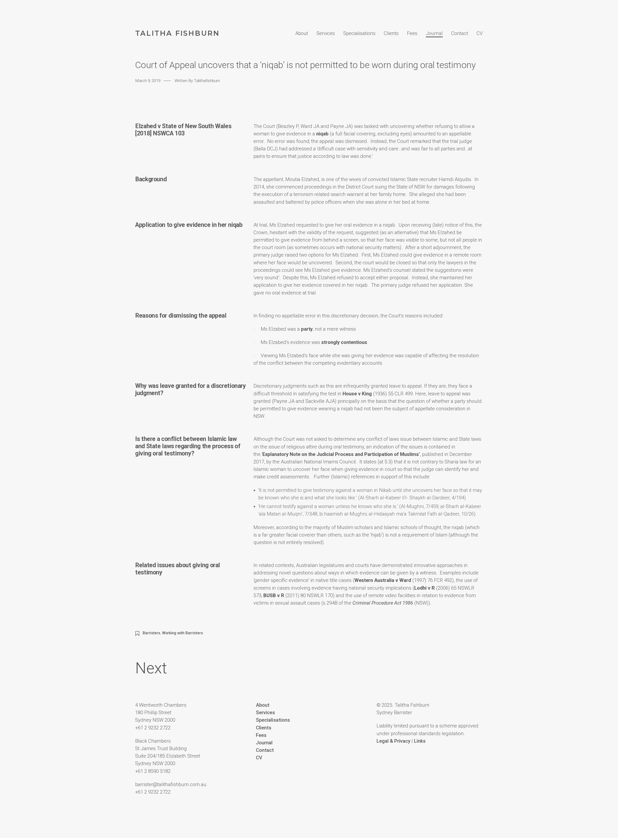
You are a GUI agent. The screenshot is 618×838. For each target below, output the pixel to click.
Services (325, 33)
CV (480, 33)
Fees (412, 33)
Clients (391, 33)
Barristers (151, 633)
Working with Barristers (182, 633)
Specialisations (359, 33)
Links (420, 741)
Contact (459, 33)
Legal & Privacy (393, 741)
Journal (434, 33)
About (301, 33)
